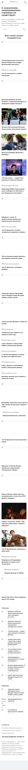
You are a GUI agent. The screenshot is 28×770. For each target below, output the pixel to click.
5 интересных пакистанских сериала (15, 710)
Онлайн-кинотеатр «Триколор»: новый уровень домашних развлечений (14, 641)
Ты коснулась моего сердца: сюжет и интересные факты (14, 650)
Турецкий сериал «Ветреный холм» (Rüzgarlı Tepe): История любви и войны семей (13, 295)
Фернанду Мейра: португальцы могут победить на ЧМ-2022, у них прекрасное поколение (13, 191)
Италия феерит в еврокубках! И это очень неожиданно (16, 659)
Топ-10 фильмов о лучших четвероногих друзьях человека (13, 231)
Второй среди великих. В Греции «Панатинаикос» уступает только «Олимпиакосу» (16, 668)
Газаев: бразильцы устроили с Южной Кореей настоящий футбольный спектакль (13, 62)
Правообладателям (8, 733)
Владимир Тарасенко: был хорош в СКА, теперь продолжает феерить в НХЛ (15, 404)
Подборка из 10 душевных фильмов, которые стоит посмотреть (11, 562)
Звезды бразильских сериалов (14, 415)
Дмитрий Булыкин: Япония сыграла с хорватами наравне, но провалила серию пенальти (14, 101)
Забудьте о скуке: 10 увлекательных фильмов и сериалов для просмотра (11, 219)
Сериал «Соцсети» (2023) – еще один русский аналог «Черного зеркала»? (13, 523)
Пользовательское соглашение (12, 730)
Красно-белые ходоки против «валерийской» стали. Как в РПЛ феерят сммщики (14, 496)
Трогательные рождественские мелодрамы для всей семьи (13, 257)
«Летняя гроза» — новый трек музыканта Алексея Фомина (16, 633)
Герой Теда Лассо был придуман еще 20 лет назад (15, 676)
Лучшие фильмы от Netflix (14, 573)
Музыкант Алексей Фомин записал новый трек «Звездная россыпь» (15, 614)
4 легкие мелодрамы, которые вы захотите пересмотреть (13, 355)
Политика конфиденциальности (12, 728)
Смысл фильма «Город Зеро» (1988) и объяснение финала (12, 344)
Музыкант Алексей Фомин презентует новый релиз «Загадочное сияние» (11, 468)
